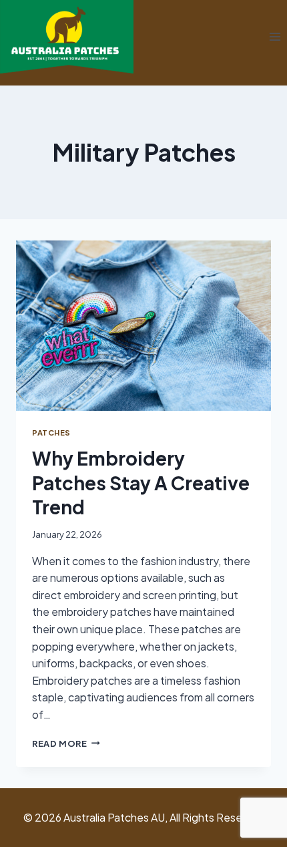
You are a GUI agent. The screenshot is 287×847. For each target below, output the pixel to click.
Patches (51, 432)
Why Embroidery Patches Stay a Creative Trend (141, 482)
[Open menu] (274, 37)
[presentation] (143, 325)
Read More (66, 743)
